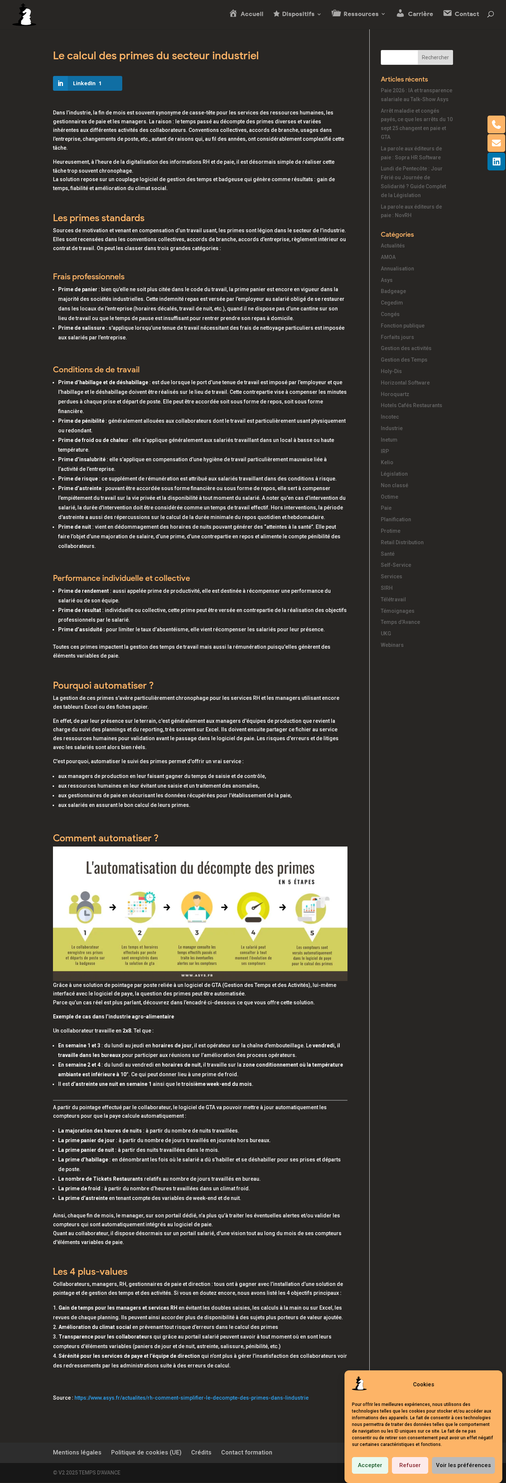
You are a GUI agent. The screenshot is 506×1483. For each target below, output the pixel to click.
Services (391, 576)
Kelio (387, 462)
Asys (387, 280)
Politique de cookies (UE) (146, 1452)
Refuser (410, 1465)
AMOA (388, 257)
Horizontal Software (405, 383)
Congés (390, 314)
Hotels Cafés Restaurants (411, 405)
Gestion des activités (406, 348)
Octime (389, 497)
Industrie (392, 428)
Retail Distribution (402, 542)
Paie (386, 508)
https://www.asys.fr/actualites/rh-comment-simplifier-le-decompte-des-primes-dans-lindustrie (191, 1398)
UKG (386, 633)
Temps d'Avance (400, 622)
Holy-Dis (391, 371)
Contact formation (246, 1452)
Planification (396, 519)
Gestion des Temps (404, 360)
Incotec (390, 417)
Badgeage (393, 291)
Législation (394, 474)
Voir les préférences (463, 1465)
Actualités (393, 246)
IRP (385, 451)
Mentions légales (77, 1452)
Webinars (392, 645)
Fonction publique (403, 326)
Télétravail (393, 599)
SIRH (387, 588)
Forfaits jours (397, 337)
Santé (388, 554)
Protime (390, 531)
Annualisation (397, 269)
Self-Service (396, 565)
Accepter (370, 1465)
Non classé (394, 485)
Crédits (201, 1452)
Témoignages (398, 611)
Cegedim (392, 303)
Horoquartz (395, 394)
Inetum (389, 440)
